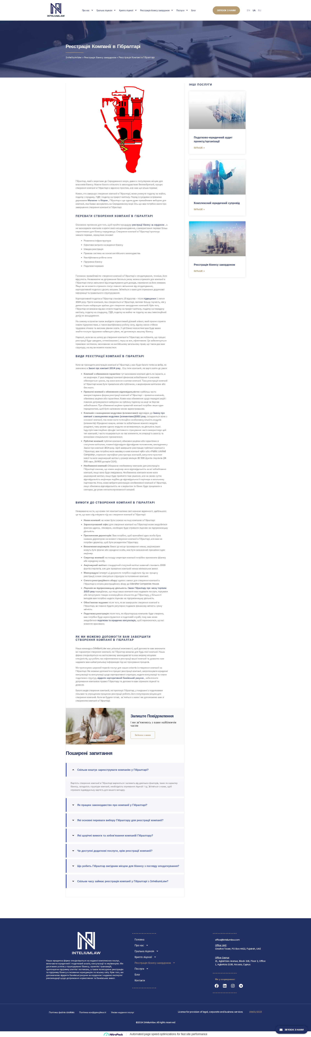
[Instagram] (233, 986)
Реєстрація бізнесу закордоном (154, 10)
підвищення (150, 298)
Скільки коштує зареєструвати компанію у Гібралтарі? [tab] (113, 769)
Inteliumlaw (74, 57)
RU (259, 10)
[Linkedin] (225, 986)
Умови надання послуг (122, 1012)
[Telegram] (241, 986)
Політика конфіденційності (92, 1012)
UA (254, 10)
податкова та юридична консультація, (117, 620)
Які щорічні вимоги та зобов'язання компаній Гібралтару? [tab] (115, 835)
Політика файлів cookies (61, 1012)
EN (248, 10)
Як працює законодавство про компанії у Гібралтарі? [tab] (112, 805)
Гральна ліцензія (104, 10)
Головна (139, 939)
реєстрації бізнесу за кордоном (148, 224)
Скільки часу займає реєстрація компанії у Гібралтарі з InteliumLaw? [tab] (122, 881)
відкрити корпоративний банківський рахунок (121, 677)
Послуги (180, 10)
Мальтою (93, 200)
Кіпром (104, 200)
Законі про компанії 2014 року (104, 368)
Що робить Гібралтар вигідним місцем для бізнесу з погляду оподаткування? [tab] (128, 866)
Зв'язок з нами (143, 735)
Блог (193, 10)
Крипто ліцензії (126, 10)
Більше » (199, 147)
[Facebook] (217, 986)
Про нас (86, 10)
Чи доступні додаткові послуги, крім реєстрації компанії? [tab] (114, 850)
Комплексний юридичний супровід (217, 203)
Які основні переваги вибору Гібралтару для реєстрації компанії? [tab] (120, 820)
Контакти (140, 980)
